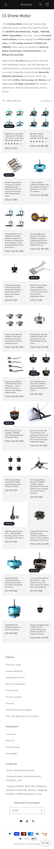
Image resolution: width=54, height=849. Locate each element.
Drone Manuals (13, 747)
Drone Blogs (11, 753)
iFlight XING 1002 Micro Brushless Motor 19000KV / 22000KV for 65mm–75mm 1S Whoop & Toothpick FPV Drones (39, 535)
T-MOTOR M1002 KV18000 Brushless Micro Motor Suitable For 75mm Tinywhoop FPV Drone (13, 582)
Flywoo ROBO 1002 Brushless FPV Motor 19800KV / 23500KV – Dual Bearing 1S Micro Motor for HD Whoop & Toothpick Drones (38, 239)
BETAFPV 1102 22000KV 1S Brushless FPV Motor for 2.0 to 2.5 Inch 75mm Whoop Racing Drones (14, 137)
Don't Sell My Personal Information (22, 716)
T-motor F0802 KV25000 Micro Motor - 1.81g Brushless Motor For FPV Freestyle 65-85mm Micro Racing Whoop (39, 582)
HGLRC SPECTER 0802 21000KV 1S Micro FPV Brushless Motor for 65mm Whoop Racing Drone (38, 338)
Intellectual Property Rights (19, 709)
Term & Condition (14, 697)
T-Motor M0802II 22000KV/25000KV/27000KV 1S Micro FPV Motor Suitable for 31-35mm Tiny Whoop (39, 186)
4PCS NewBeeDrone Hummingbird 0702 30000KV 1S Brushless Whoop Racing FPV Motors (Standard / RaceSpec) (13, 290)
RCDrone (22, 844)
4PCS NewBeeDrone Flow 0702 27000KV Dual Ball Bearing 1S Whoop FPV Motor (13, 483)
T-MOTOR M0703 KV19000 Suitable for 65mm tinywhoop (13, 627)
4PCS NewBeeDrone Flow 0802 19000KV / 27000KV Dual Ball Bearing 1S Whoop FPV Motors (39, 385)
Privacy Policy (12, 690)
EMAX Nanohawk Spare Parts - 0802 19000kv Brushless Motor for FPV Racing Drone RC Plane (14, 534)
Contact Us (11, 734)
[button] (6, 4)
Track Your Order (13, 664)
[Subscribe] (41, 810)
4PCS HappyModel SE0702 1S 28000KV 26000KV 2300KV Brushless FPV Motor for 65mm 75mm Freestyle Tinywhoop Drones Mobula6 (39, 486)
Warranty (10, 703)
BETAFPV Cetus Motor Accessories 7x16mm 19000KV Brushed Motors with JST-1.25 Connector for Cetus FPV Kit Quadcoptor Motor (13, 189)
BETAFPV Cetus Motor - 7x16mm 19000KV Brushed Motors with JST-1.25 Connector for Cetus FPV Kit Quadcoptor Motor (39, 290)
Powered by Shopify (33, 844)
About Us (10, 740)
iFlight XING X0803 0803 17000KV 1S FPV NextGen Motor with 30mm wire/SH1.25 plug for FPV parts (39, 629)
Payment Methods (14, 671)
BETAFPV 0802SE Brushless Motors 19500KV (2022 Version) (39, 136)
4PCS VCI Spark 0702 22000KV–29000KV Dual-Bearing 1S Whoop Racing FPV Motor (14, 433)
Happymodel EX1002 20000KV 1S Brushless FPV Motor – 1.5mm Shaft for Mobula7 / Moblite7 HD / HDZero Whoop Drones (13, 387)
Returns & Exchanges (15, 684)
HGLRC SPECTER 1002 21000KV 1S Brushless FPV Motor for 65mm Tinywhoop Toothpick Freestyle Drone (13, 338)
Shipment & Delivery (15, 677)
